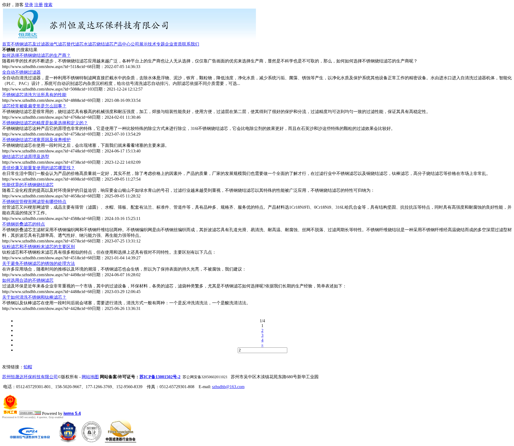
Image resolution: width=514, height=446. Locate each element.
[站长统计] (30, 413)
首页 (6, 44)
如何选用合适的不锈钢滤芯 (28, 280)
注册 (38, 4)
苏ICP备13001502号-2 (159, 376)
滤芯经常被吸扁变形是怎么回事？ (34, 106)
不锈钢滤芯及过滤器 (30, 44)
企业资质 (173, 44)
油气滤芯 (57, 44)
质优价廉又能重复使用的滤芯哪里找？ (38, 168)
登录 (29, 4)
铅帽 (28, 367)
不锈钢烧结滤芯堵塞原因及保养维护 (36, 139)
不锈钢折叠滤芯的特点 (23, 224)
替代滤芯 (75, 44)
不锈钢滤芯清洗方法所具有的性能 (34, 94)
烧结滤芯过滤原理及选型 (25, 156)
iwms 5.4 (72, 413)
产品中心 (122, 44)
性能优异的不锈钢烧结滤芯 (28, 184)
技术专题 (156, 44)
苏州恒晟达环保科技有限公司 (30, 376)
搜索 (48, 4)
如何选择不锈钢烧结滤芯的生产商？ (36, 55)
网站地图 (90, 376)
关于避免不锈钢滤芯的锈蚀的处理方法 (38, 263)
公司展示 (139, 44)
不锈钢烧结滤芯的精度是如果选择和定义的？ (45, 123)
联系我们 (190, 44)
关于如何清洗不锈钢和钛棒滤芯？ (34, 297)
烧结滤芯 (105, 44)
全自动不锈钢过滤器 (21, 72)
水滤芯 (90, 44)
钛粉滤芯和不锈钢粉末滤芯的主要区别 (38, 246)
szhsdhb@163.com (228, 386)
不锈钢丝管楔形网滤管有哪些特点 (34, 201)
